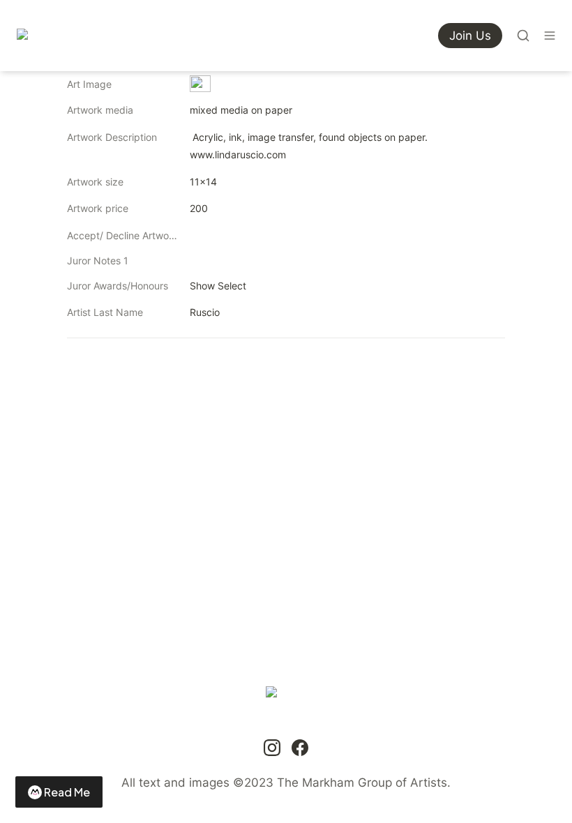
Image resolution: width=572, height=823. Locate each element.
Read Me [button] (67, 792)
